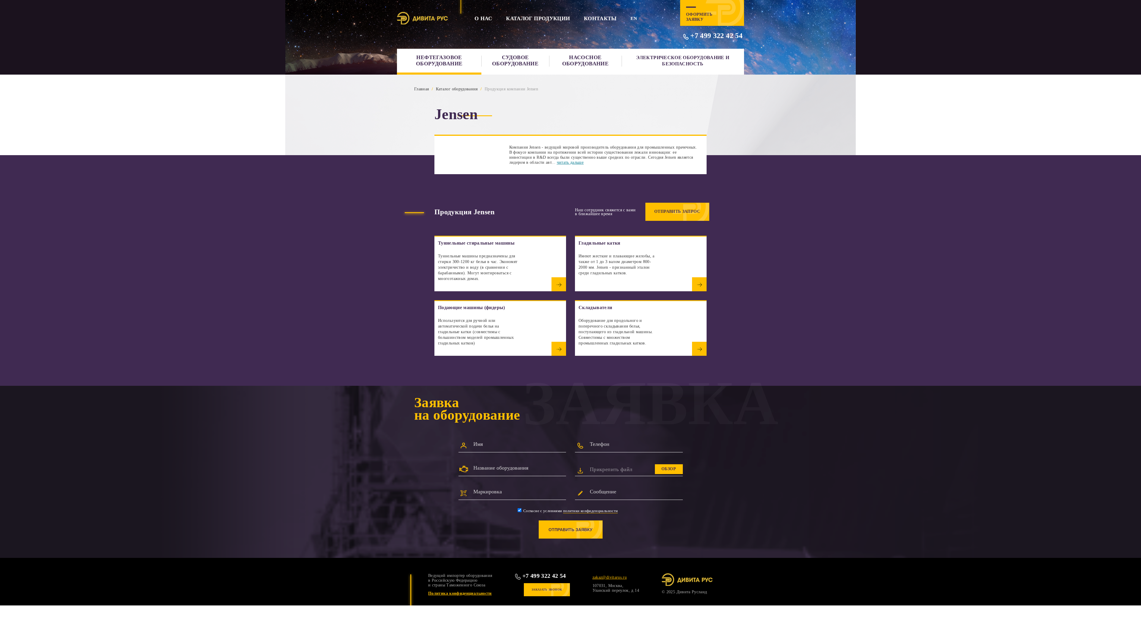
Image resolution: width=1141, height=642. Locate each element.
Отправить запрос (677, 211)
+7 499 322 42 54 (716, 36)
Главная (421, 89)
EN (634, 18)
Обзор (668, 469)
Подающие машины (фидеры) (471, 307)
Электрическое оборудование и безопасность (682, 60)
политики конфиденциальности (590, 511)
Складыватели (595, 307)
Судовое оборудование (515, 60)
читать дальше (570, 162)
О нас (483, 18)
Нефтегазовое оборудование (439, 60)
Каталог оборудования (457, 89)
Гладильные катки (599, 243)
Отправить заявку (570, 529)
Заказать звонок (547, 589)
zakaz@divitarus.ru (609, 577)
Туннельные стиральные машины (476, 243)
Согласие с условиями (570, 511)
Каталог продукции (538, 18)
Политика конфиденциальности (460, 593)
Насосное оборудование (585, 60)
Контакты (600, 18)
